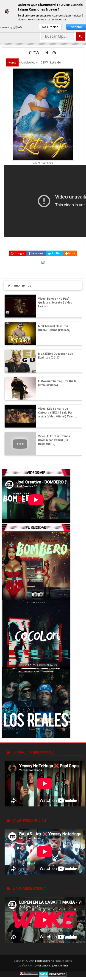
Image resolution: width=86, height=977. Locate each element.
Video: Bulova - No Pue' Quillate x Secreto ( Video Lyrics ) (55, 302)
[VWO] (17, 27)
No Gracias (50, 27)
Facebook (36, 253)
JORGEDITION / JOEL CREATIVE (51, 965)
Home (12, 62)
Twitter (56, 253)
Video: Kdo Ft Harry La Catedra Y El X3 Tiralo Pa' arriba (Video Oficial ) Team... (57, 412)
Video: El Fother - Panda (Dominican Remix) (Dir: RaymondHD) (54, 440)
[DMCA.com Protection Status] (53, 974)
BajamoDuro (42, 960)
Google (19, 253)
